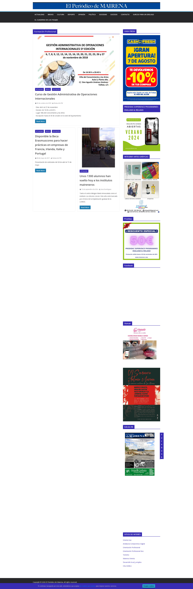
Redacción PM (58, 103)
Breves (50, 14)
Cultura (60, 14)
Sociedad (103, 14)
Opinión (81, 14)
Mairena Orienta (129, 558)
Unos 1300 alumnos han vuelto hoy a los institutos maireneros (96, 180)
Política (92, 14)
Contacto (125, 14)
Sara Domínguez (106, 189)
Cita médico (127, 566)
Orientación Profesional (131, 547)
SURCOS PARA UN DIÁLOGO (143, 14)
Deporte (71, 14)
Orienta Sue (127, 540)
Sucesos (113, 14)
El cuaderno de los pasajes (46, 20)
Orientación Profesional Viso (133, 551)
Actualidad (39, 14)
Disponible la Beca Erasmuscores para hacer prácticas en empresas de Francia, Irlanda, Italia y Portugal (51, 144)
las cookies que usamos (87, 586)
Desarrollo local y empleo (132, 562)
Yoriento (126, 555)
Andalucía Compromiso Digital (134, 544)
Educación (56, 89)
